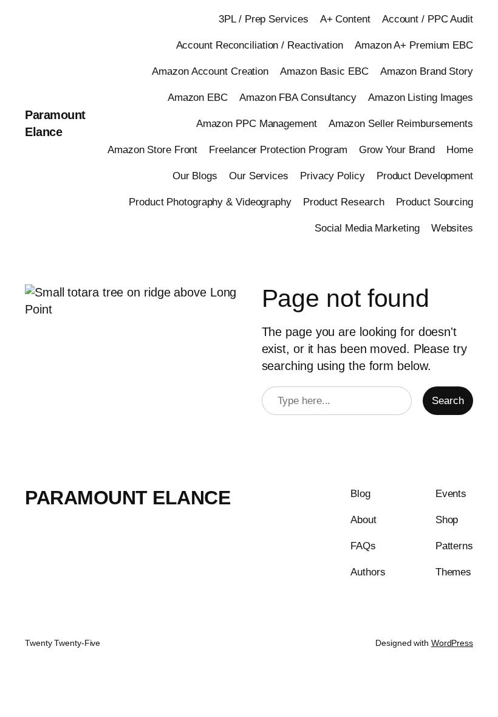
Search (448, 401)
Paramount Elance (127, 498)
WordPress (452, 643)
